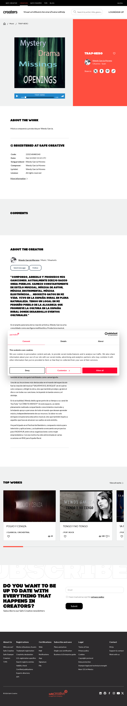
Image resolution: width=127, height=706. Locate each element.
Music (37, 12)
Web (41, 647)
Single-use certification (63, 651)
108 (103, 536)
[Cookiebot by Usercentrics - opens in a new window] (106, 334)
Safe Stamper (36, 3)
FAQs (111, 647)
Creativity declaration (24, 654)
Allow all (100, 370)
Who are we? (8, 647)
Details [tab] (64, 341)
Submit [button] (74, 606)
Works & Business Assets (26, 647)
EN (119, 3)
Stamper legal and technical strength (92, 666)
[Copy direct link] (113, 71)
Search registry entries (25, 662)
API (17, 677)
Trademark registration (25, 651)
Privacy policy (83, 651)
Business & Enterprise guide (65, 654)
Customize (62, 370)
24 (51, 536)
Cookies (81, 654)
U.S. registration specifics (26, 658)
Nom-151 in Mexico (85, 669)
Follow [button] (35, 268)
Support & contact (116, 651)
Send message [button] (20, 268)
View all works (116, 483)
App (40, 658)
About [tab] (100, 341)
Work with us (114, 654)
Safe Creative (11, 3)
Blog (52, 3)
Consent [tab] (26, 341)
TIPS (45, 3)
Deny (27, 370)
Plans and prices (60, 647)
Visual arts (29, 12)
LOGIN (112, 12)
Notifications (44, 654)
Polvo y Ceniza (16, 526)
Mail (40, 651)
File (40, 666)
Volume (62, 96)
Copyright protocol (85, 658)
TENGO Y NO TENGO (75, 526)
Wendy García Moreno (102, 60)
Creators (24, 3)
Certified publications (24, 669)
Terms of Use (83, 647)
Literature (45, 12)
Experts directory (23, 673)
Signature (42, 662)
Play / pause (17, 96)
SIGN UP (119, 12)
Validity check (21, 666)
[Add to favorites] (114, 53)
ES (122, 3)
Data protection (84, 662)
